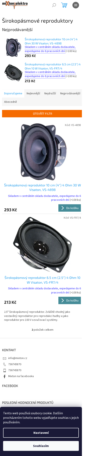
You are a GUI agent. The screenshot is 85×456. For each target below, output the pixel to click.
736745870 (14, 364)
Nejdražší (50, 93)
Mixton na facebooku (21, 376)
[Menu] (76, 5)
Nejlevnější (33, 93)
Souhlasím (41, 446)
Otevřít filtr (42, 113)
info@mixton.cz (17, 358)
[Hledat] (54, 5)
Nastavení (41, 433)
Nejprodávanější (70, 93)
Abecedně (10, 102)
